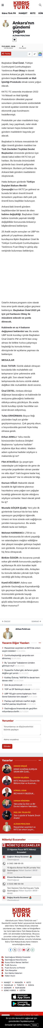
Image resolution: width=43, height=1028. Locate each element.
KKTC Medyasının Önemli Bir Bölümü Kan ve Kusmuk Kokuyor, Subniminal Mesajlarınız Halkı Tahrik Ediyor (27, 782)
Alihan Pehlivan (21, 35)
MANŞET (23, 13)
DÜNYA (31, 985)
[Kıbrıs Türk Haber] (21, 5)
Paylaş (7, 53)
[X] (15, 950)
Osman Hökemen (22, 801)
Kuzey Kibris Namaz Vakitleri (17, 962)
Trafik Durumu (11, 965)
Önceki (7, 621)
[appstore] (21, 997)
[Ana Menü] (3, 5)
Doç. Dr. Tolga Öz (22, 812)
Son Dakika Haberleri (13, 973)
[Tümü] (40, 760)
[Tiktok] (28, 950)
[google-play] (21, 1004)
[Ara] (40, 5)
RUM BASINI (20, 988)
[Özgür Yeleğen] (7, 780)
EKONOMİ (7, 988)
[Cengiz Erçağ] (7, 768)
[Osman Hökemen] (7, 803)
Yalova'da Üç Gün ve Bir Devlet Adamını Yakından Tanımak (25, 805)
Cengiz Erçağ (20, 766)
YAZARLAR (8, 985)
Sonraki (35, 621)
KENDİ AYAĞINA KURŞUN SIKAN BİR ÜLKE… (25, 770)
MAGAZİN (19, 982)
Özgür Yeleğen (21, 778)
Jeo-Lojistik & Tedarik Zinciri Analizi (27, 816)
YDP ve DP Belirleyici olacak (17, 689)
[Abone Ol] (40, 54)
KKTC (33, 13)
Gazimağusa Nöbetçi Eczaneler (18, 957)
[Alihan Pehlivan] (5, 23)
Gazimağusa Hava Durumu (16, 960)
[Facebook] (10, 950)
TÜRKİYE (20, 985)
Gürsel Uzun (20, 790)
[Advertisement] (21, 276)
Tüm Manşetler (11, 970)
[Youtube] (24, 950)
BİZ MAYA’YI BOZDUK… (24, 793)
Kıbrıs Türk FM (9, 13)
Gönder (7, 746)
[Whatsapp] (33, 950)
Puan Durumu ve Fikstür (15, 968)
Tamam (34, 1025)
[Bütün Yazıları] (40, 643)
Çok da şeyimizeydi (13, 685)
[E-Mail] (14, 40)
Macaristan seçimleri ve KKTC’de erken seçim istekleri (25, 828)
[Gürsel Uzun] (7, 792)
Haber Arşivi (10, 976)
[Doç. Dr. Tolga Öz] (7, 815)
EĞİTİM (22, 990)
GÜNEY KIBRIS (10, 990)
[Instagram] (19, 950)
